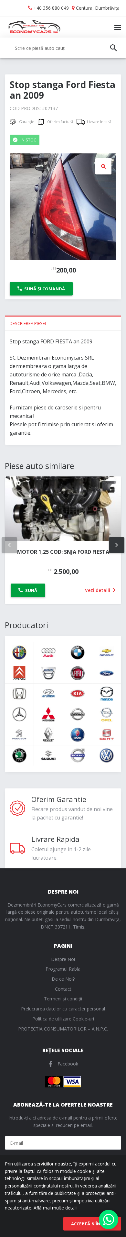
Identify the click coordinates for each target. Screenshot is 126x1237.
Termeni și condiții (63, 999)
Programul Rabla (63, 969)
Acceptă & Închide (92, 1224)
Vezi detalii (98, 590)
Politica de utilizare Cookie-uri (63, 1019)
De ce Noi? (63, 979)
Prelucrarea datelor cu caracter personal (63, 1009)
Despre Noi (63, 959)
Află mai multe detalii (56, 1208)
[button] (103, 166)
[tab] (63, 323)
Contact (63, 989)
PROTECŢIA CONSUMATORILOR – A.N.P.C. (63, 1029)
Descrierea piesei (28, 323)
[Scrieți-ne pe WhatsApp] (108, 1219)
